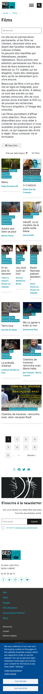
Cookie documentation (13, 670)
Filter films (13, 145)
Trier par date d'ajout (15, 153)
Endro (26, 317)
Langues (13, 170)
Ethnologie (28, 177)
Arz (33, 314)
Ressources (7, 626)
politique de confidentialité (27, 528)
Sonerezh (20, 259)
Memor (19, 256)
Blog (5, 618)
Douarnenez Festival (13, 612)
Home (5, 13)
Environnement (8, 217)
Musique (5, 174)
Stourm (34, 262)
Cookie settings (10, 674)
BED (5, 592)
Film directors (10, 607)
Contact (6, 631)
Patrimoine (6, 177)
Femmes (37, 177)
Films (15, 13)
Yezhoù (34, 256)
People (6, 602)
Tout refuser (20, 681)
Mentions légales (10, 636)
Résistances (6, 223)
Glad (18, 262)
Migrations (36, 180)
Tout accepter (20, 688)
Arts (3, 256)
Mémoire (34, 214)
